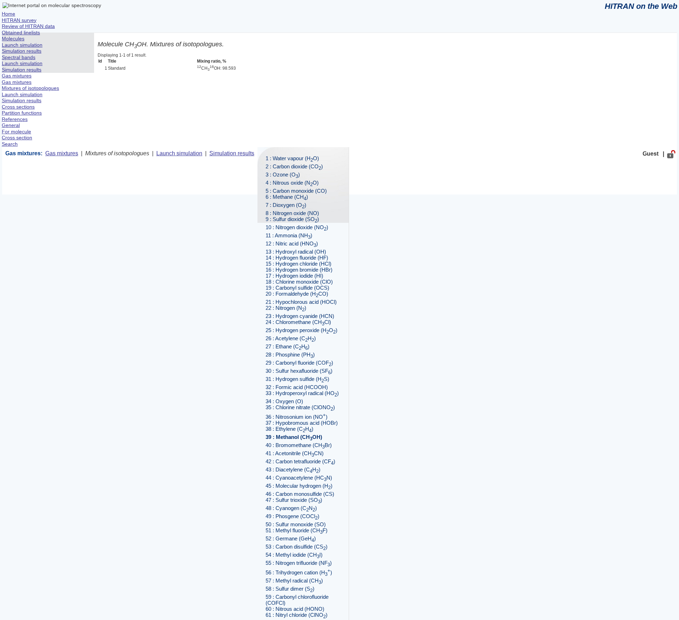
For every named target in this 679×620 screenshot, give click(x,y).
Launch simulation (179, 153)
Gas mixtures (61, 153)
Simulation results (231, 153)
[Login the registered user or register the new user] (671, 154)
